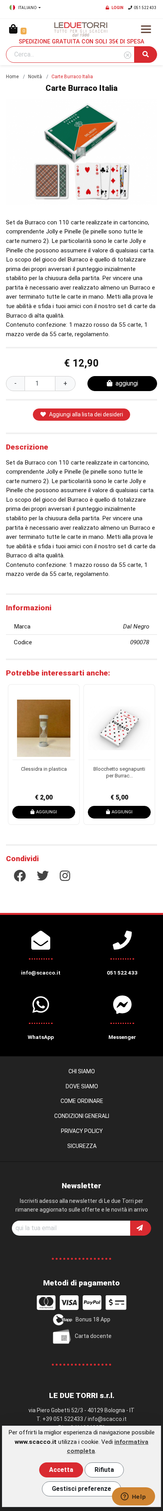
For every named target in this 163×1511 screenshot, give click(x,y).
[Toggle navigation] (146, 29)
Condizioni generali (81, 1116)
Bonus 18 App (93, 1319)
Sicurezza (82, 1146)
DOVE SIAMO (82, 1086)
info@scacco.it (107, 1419)
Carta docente (93, 1336)
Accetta (61, 1469)
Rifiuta (104, 1469)
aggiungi (127, 383)
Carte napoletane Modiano (138, 772)
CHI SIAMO (81, 1071)
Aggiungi (65, 812)
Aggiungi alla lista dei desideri (86, 414)
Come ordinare (82, 1101)
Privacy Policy (82, 1131)
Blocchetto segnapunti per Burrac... (63, 772)
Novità (35, 76)
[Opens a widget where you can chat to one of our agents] (133, 1497)
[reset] (127, 55)
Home (12, 76)
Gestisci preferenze (81, 1488)
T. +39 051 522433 (59, 1419)
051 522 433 (145, 8)
